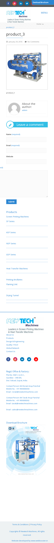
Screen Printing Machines (17, 216)
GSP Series (11, 254)
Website (9, 156)
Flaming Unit (11, 284)
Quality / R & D (12, 344)
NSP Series (11, 243)
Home (39, 24)
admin (24, 110)
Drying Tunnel (12, 295)
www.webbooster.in (39, 540)
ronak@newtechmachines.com (25, 392)
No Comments (33, 41)
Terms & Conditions (20, 524)
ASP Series (11, 232)
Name (13, 134)
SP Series (10, 221)
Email (13, 145)
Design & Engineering (15, 341)
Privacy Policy (36, 524)
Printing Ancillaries (14, 279)
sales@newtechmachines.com (24, 409)
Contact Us (10, 351)
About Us (10, 335)
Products (11, 212)
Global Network (12, 348)
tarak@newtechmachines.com (24, 403)
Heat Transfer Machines (17, 268)
